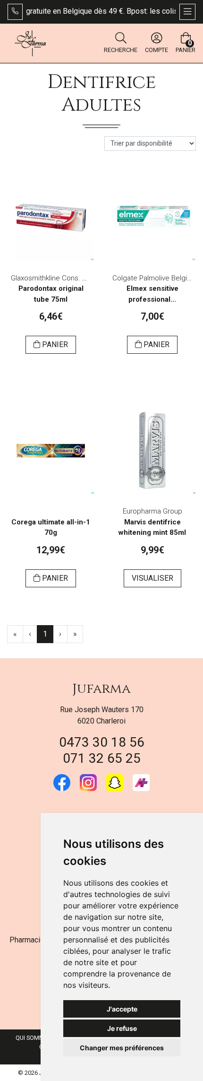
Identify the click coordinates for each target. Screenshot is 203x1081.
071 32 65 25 (102, 758)
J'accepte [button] (122, 1009)
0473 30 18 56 (101, 742)
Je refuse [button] (122, 1028)
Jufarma (101, 688)
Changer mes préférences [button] (122, 1048)
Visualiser (152, 578)
